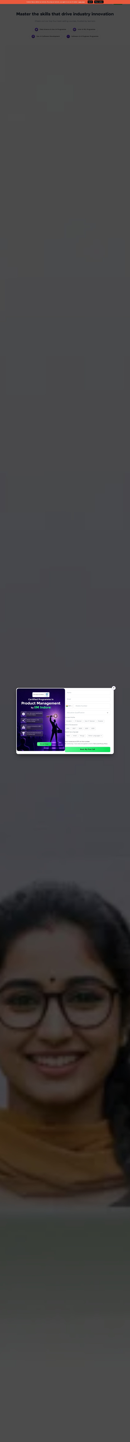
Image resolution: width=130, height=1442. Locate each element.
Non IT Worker (90, 721)
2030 (92, 728)
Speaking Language (71, 732)
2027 (74, 728)
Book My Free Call (87, 749)
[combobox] (87, 712)
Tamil (68, 736)
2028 (80, 728)
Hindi (75, 736)
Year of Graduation (71, 725)
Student (69, 721)
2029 (86, 728)
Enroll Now (44, 744)
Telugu (82, 736)
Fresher (100, 721)
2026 (67, 728)
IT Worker (78, 721)
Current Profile (70, 717)
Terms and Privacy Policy (100, 743)
